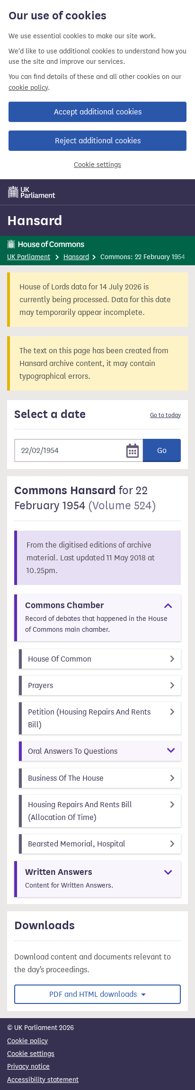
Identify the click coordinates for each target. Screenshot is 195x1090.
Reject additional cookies (98, 140)
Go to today (165, 415)
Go (162, 450)
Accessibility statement (43, 1080)
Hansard (34, 220)
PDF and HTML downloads (94, 994)
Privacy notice (28, 1067)
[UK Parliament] (31, 192)
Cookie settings (97, 165)
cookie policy (28, 88)
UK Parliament (28, 257)
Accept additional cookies (98, 111)
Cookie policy (27, 1041)
